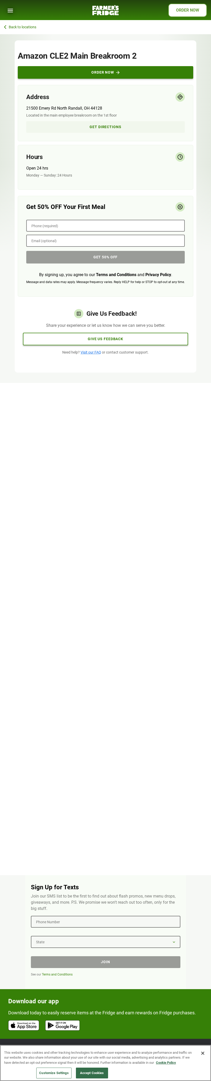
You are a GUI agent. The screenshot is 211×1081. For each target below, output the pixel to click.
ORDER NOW (187, 10)
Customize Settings (53, 1073)
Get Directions (105, 127)
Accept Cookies (92, 1073)
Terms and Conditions (116, 274)
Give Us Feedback (105, 339)
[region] (105, 1063)
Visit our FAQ (91, 352)
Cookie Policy (166, 1063)
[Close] (202, 1053)
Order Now (102, 72)
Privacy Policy (158, 274)
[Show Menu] (10, 10)
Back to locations (22, 27)
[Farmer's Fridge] (105, 10)
